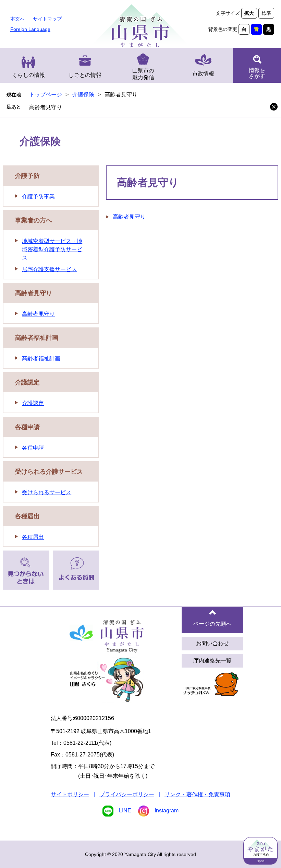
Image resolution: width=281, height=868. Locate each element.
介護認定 (27, 382)
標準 (266, 13)
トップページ (45, 94)
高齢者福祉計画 (36, 337)
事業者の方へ (33, 220)
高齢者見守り (45, 107)
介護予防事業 (38, 196)
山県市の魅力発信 (143, 74)
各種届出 (27, 516)
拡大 (249, 13)
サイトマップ (47, 19)
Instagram (167, 810)
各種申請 (27, 427)
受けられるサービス (46, 492)
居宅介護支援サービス (49, 269)
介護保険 (83, 94)
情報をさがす (257, 73)
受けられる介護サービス (49, 471)
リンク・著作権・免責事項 (197, 794)
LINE (125, 810)
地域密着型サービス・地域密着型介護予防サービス (52, 249)
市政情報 (203, 74)
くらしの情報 (28, 75)
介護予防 (27, 175)
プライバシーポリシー (126, 794)
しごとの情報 (85, 75)
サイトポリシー (70, 794)
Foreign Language (30, 29)
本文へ (17, 19)
